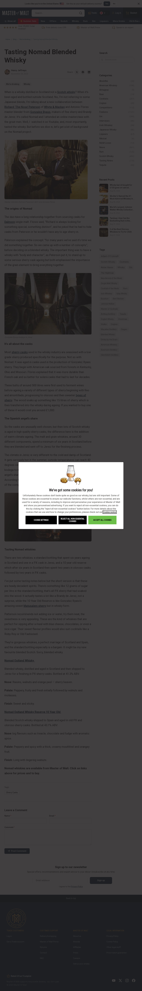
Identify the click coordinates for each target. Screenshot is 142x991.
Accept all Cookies (102, 520)
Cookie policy (109, 512)
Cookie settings (41, 520)
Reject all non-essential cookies (72, 520)
